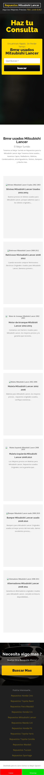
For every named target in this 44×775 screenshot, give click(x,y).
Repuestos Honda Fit (22, 728)
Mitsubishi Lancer (22, 5)
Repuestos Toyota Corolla (22, 739)
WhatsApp (33, 773)
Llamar (11, 773)
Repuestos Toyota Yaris (22, 733)
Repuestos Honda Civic (22, 695)
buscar (22, 68)
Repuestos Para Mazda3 (22, 706)
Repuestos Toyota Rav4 (22, 701)
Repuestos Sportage (22, 755)
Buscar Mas (22, 670)
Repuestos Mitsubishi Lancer (22, 717)
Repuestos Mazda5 (22, 744)
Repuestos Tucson (22, 750)
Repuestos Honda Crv (22, 712)
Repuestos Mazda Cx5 (22, 722)
